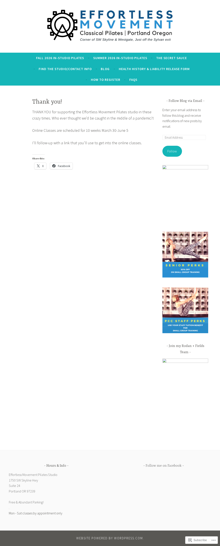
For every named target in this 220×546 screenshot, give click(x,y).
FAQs (133, 80)
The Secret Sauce (171, 58)
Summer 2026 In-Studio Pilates (120, 58)
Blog (105, 69)
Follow (172, 151)
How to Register (105, 80)
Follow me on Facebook (164, 466)
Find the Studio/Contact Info (65, 69)
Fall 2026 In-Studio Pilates (60, 58)
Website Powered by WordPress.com (109, 538)
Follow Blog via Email (185, 101)
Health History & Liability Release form (154, 69)
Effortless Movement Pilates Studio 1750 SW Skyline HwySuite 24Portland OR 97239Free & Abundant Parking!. (33, 491)
